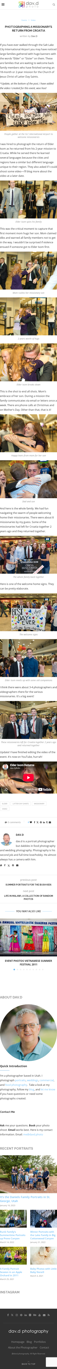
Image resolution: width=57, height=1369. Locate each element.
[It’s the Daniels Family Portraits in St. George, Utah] (28, 1174)
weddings (32, 1080)
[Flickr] (30, 1315)
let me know (48, 1089)
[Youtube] (39, 1315)
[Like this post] (31, 822)
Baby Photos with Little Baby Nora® (43, 1270)
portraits (20, 1080)
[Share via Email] (50, 822)
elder (4, 803)
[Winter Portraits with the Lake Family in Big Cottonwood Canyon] (43, 1219)
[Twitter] (12, 1315)
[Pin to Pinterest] (41, 822)
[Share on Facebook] (34, 822)
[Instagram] (17, 1315)
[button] (2, 944)
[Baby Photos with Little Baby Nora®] (43, 1256)
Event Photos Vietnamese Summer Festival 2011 (28, 962)
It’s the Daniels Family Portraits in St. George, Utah (25, 1199)
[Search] (53, 4)
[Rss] (49, 1315)
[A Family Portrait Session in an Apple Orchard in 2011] (13, 1256)
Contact (44, 1347)
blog (31, 1089)
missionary (39, 803)
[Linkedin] (26, 1315)
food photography (16, 1085)
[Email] (44, 1315)
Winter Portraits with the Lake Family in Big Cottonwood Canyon (42, 1235)
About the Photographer (23, 1347)
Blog (29, 1342)
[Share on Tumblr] (47, 822)
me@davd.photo (33, 1134)
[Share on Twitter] (37, 822)
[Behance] (34, 1315)
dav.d (34, 36)
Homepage (17, 1342)
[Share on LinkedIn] (44, 822)
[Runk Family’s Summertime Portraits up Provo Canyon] (13, 1219)
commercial (47, 1080)
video (4, 809)
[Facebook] (8, 1315)
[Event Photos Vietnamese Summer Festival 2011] (28, 937)
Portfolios (40, 1342)
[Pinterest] (21, 1315)
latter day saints (21, 803)
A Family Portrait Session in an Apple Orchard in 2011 (11, 1272)
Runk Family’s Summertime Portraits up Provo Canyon (12, 1235)
